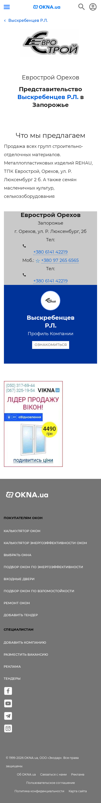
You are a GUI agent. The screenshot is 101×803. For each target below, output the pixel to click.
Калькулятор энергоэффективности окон (45, 543)
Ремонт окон (17, 603)
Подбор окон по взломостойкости (39, 591)
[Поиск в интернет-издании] (81, 6)
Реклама (12, 666)
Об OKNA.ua (26, 774)
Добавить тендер (21, 615)
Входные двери (19, 579)
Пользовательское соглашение (50, 783)
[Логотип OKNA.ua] (47, 7)
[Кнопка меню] (7, 7)
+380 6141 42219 (50, 252)
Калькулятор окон (22, 531)
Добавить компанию (25, 642)
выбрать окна (17, 555)
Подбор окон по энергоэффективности (43, 567)
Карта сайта (78, 791)
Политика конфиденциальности (39, 791)
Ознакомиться (51, 345)
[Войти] (92, 6)
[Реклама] (33, 424)
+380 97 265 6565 (60, 260)
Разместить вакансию (26, 654)
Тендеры (12, 678)
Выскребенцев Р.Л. (47, 97)
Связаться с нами (53, 774)
